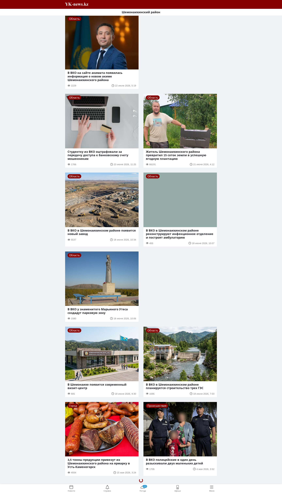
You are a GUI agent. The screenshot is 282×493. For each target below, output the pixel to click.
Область (74, 19)
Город (73, 406)
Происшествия (157, 406)
